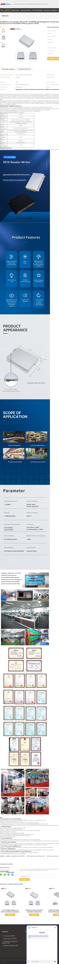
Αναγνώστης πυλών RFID (10, 938)
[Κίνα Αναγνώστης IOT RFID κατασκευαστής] (6, 4)
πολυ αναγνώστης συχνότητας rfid (35, 856)
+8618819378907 (4, 871)
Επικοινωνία (24, 879)
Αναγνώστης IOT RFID (9, 936)
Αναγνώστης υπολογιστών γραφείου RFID (10, 942)
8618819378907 (10, 872)
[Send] (55, 961)
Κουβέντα (10, 914)
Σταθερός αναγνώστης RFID (10, 945)
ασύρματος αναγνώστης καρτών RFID (15, 856)
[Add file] (29, 961)
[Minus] (55, 928)
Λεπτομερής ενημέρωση (8, 69)
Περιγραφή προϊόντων (24, 69)
